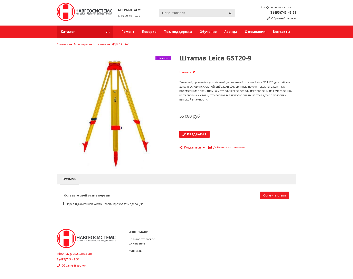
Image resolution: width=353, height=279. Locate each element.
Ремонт (128, 31)
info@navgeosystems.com (278, 7)
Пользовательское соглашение (141, 241)
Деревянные (120, 44)
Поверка (149, 31)
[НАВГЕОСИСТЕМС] (84, 13)
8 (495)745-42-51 (283, 12)
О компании (255, 31)
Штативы (100, 44)
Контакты (281, 31)
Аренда (230, 31)
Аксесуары (81, 44)
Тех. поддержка (178, 31)
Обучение (208, 31)
